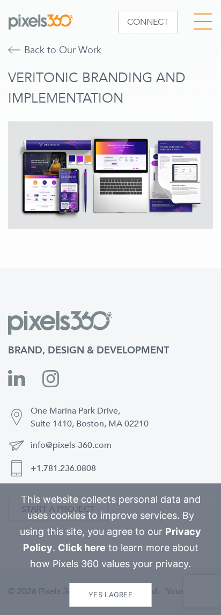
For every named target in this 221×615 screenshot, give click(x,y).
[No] (210, 498)
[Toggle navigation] (202, 20)
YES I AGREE (110, 594)
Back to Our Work (62, 50)
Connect (147, 22)
